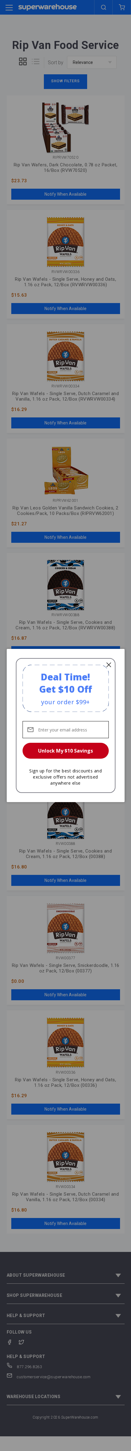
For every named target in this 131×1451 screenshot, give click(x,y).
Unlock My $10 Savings (65, 750)
